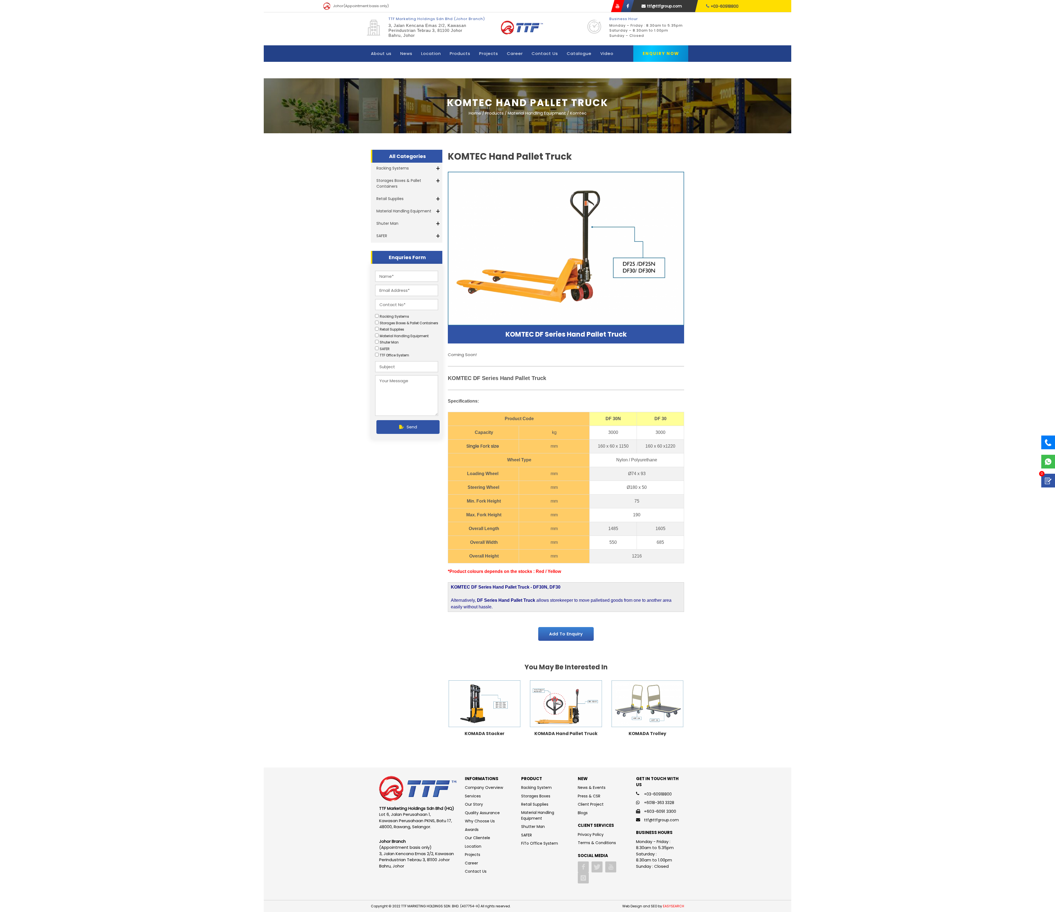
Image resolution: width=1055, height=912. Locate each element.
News (406, 53)
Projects (488, 53)
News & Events (592, 787)
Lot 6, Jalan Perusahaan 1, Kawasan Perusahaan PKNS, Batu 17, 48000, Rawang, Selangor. (415, 820)
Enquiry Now (661, 53)
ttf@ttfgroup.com (664, 6)
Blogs (583, 813)
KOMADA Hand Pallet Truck (566, 733)
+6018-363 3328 (659, 802)
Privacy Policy (591, 834)
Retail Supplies (390, 198)
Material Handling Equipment (403, 211)
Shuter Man (387, 223)
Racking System (536, 787)
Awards (472, 829)
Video (606, 53)
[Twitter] (597, 866)
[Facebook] (583, 866)
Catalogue (579, 53)
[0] (1048, 480)
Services (473, 796)
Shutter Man (533, 826)
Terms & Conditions (597, 843)
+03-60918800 (724, 6)
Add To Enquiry (566, 634)
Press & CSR (589, 796)
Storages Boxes (535, 796)
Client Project (591, 804)
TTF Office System (394, 355)
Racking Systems (392, 168)
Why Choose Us (480, 821)
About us (381, 53)
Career (515, 53)
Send (412, 427)
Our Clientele (477, 838)
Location (431, 53)
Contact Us (545, 53)
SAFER (381, 236)
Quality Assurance (482, 813)
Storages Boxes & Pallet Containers (398, 183)
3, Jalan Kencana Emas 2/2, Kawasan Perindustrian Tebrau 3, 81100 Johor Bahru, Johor (427, 30)
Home (475, 113)
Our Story (474, 804)
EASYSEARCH (673, 906)
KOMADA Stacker (484, 733)
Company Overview (484, 787)
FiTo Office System (539, 843)
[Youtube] (610, 866)
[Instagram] (583, 877)
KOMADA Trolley (647, 733)
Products (460, 53)
